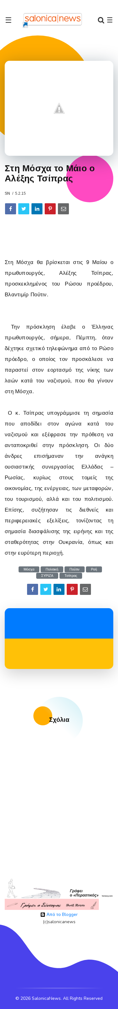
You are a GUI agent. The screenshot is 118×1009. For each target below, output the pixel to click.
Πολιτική (52, 569)
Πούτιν (75, 569)
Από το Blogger (61, 914)
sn (7, 193)
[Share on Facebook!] (10, 208)
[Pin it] (50, 208)
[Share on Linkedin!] (36, 208)
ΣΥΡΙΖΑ (47, 575)
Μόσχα (29, 569)
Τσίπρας (71, 575)
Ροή (94, 569)
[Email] (63, 208)
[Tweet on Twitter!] (23, 208)
